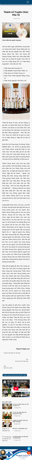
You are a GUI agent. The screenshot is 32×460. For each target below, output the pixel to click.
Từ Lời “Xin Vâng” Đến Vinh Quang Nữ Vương (20, 413)
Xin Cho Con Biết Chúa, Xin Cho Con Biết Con (21, 405)
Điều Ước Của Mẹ (8, 367)
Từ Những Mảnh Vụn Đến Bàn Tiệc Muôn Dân (20, 437)
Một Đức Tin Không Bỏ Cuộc (20, 428)
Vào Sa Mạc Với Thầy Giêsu (21, 360)
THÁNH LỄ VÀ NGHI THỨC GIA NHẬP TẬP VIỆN (20, 421)
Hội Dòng (11, 353)
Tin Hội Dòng (17, 353)
